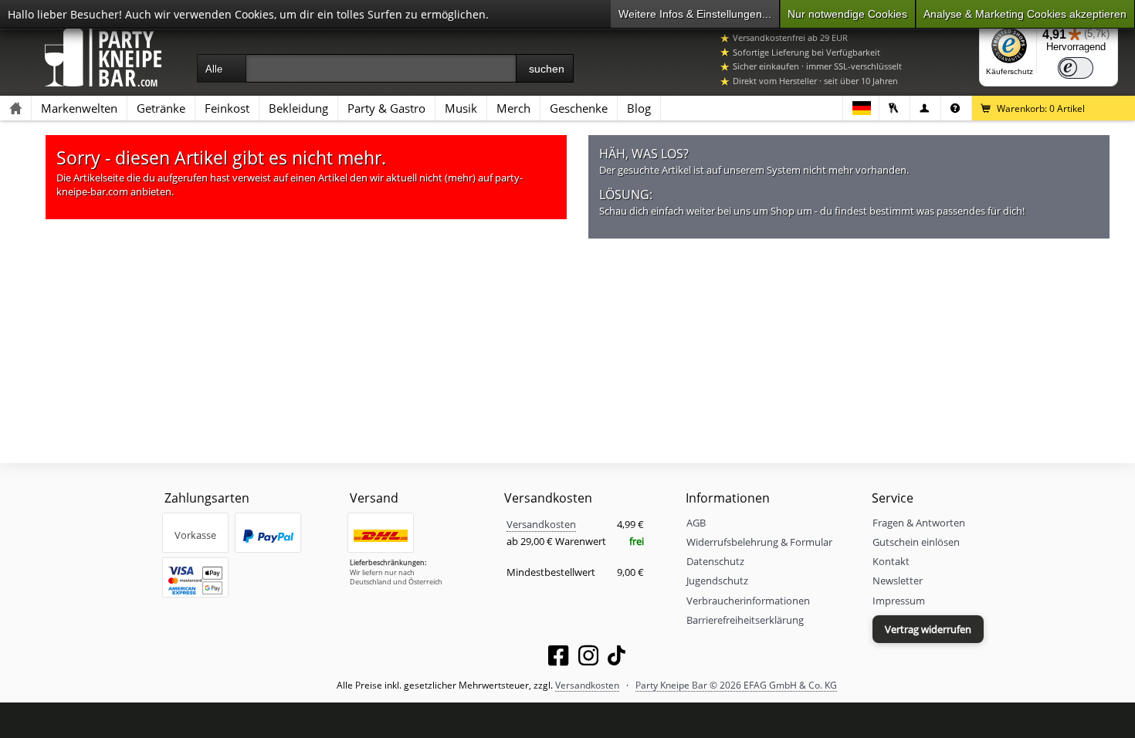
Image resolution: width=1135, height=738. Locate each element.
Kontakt (891, 561)
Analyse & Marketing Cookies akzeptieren (1025, 14)
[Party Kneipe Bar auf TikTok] (616, 658)
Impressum (898, 601)
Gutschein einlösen (916, 542)
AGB (696, 523)
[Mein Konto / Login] (894, 108)
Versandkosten (541, 524)
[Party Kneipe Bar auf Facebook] (558, 658)
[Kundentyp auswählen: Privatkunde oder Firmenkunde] (925, 108)
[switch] (1075, 68)
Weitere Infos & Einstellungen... (694, 14)
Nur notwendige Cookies (847, 14)
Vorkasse (195, 535)
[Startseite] (15, 108)
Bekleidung (298, 108)
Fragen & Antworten (918, 523)
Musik (461, 108)
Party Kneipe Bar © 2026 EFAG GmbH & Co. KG (736, 685)
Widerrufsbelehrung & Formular (759, 542)
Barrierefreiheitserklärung (745, 620)
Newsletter (897, 580)
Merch (513, 108)
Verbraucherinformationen (748, 601)
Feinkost (227, 108)
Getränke (161, 108)
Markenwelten (79, 108)
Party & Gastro (386, 108)
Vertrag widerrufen (928, 629)
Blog (639, 108)
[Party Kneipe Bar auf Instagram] (588, 658)
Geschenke (579, 108)
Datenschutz (715, 561)
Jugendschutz (717, 580)
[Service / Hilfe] (956, 108)
